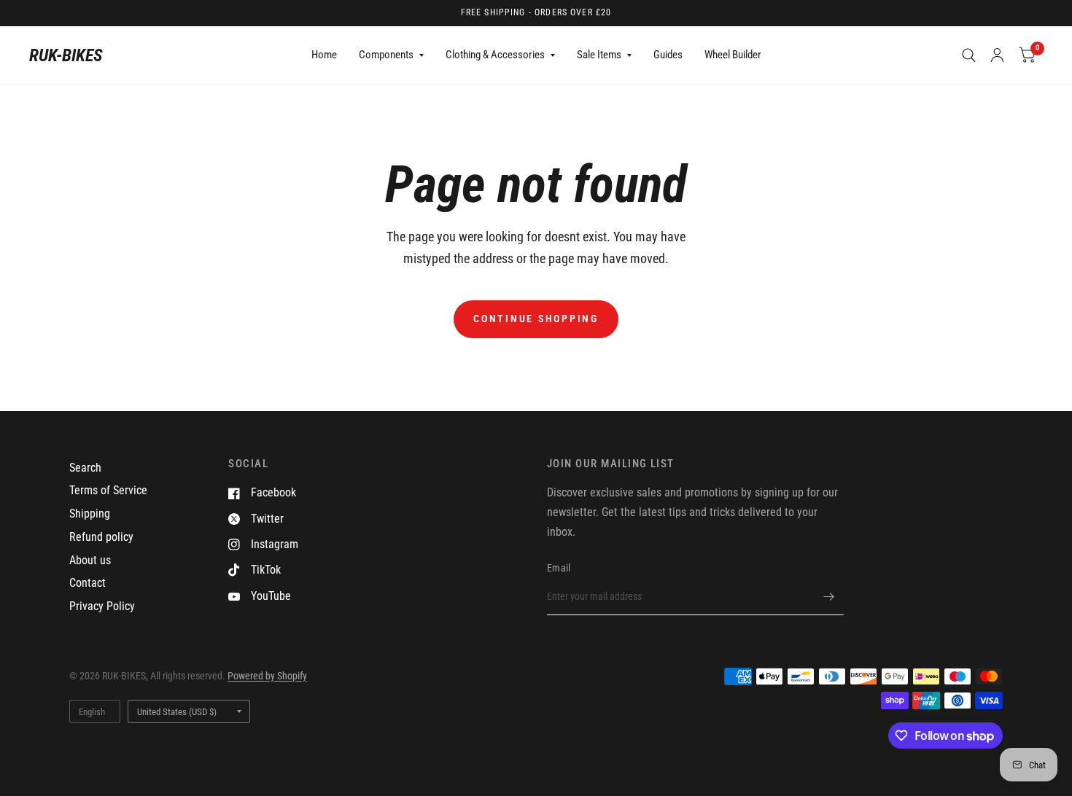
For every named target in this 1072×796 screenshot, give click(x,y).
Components (386, 54)
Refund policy (101, 537)
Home (324, 54)
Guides (668, 54)
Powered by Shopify (267, 676)
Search (85, 468)
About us (90, 560)
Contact (87, 583)
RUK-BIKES (66, 55)
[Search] (969, 55)
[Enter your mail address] (829, 596)
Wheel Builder (732, 54)
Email (558, 568)
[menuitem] (324, 55)
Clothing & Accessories (495, 54)
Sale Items (599, 54)
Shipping (89, 513)
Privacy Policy (102, 606)
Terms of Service (108, 490)
